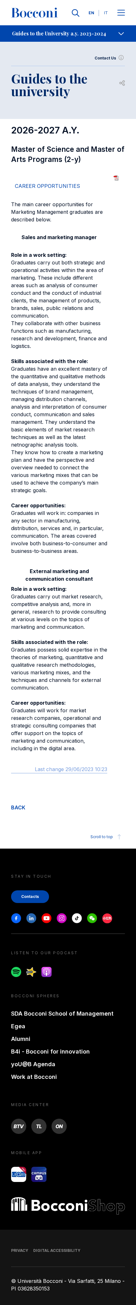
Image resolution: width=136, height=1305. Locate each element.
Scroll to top (101, 836)
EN (91, 12)
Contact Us (105, 58)
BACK (18, 807)
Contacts (30, 896)
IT (106, 12)
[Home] (34, 13)
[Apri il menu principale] (121, 13)
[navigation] (68, 33)
